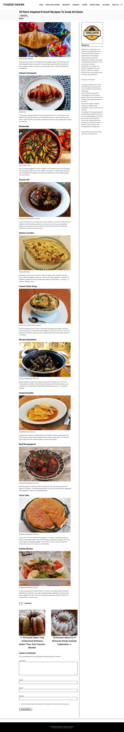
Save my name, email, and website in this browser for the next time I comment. (45, 704)
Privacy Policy (60, 726)
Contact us (71, 726)
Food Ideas (21, 18)
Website (21, 696)
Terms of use (53, 726)
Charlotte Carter (23, 15)
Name (21, 680)
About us (66, 726)
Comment (22, 661)
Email (21, 688)
